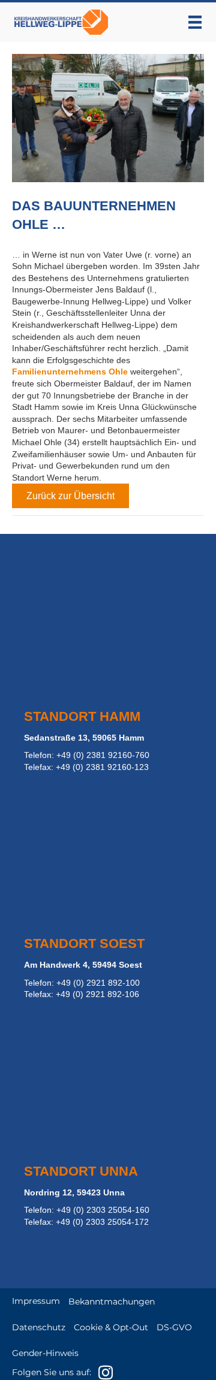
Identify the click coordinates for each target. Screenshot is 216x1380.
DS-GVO (174, 1327)
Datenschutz (38, 1327)
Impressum (36, 1301)
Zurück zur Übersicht (70, 496)
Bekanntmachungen (111, 1301)
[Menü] (195, 22)
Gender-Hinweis (45, 1353)
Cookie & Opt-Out (111, 1327)
